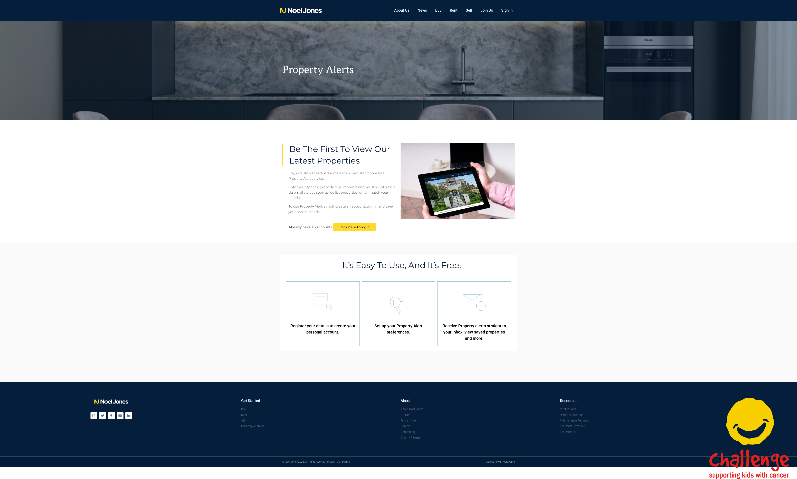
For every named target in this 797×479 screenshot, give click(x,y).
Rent (453, 10)
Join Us (486, 10)
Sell (469, 10)
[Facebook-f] (111, 415)
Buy (438, 10)
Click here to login (355, 227)
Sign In (507, 10)
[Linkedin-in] (128, 415)
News (422, 10)
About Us (401, 10)
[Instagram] (93, 415)
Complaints (343, 461)
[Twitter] (102, 415)
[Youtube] (120, 415)
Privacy (331, 461)
